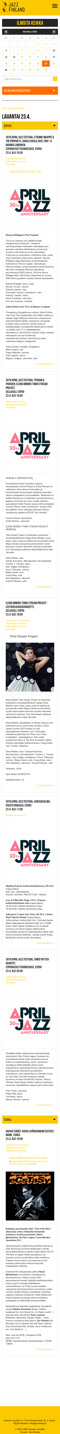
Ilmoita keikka (30, 23)
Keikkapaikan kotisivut (16, 161)
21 (30, 63)
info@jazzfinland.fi (37, 1423)
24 (54, 63)
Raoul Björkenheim (20, 1161)
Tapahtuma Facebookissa (18, 620)
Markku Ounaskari (26, 1164)
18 (6, 63)
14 (30, 57)
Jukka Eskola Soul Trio (25, 171)
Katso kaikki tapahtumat (13, 108)
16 (46, 57)
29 (38, 70)
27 (22, 70)
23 (46, 63)
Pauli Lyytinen (37, 1161)
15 (38, 57)
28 (30, 70)
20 (22, 63)
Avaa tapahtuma (44, 364)
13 (22, 57)
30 (46, 70)
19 (14, 63)
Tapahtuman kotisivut (16, 158)
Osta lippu (10, 164)
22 (38, 63)
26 (14, 70)
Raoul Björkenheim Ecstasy (28, 1157)
